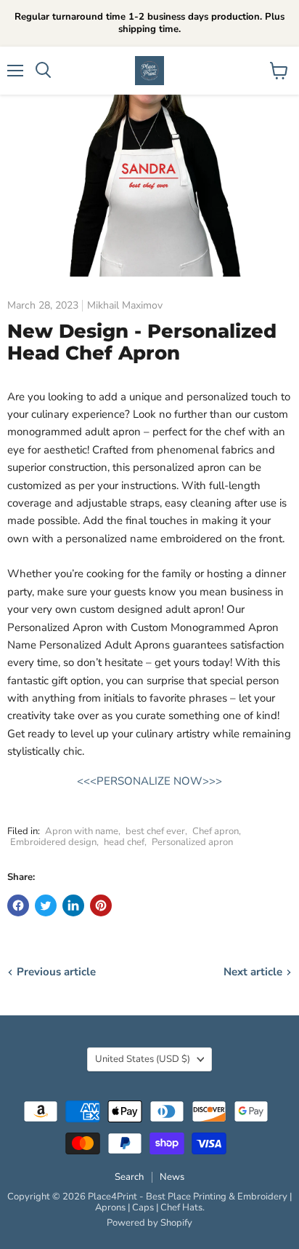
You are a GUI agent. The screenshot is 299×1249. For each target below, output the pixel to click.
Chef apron (215, 831)
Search (129, 1176)
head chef (124, 842)
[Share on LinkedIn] (73, 905)
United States (142, 1059)
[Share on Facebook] (18, 905)
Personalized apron (192, 842)
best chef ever (155, 831)
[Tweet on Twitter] (46, 905)
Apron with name (81, 831)
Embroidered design (53, 842)
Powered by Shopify (149, 1222)
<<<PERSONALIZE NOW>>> (149, 781)
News (172, 1176)
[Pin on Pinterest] (101, 905)
